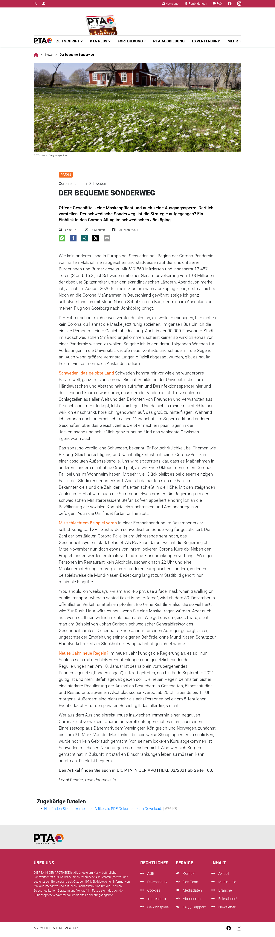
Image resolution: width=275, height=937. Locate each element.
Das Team (190, 882)
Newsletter (172, 3)
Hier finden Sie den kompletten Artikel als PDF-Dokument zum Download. (103, 808)
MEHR (232, 41)
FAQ (219, 3)
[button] (62, 238)
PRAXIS (66, 174)
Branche (224, 890)
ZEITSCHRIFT (68, 41)
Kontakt (188, 873)
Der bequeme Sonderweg (77, 54)
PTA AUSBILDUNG (169, 41)
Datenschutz (157, 882)
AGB (150, 873)
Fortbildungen (197, 3)
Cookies (153, 890)
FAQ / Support (194, 907)
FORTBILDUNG (130, 41)
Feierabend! (227, 898)
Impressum (156, 898)
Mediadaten (192, 890)
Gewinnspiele (157, 907)
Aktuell (223, 873)
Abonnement (193, 898)
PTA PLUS (98, 41)
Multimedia (226, 882)
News (49, 54)
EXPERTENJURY (206, 41)
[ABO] (102, 21)
